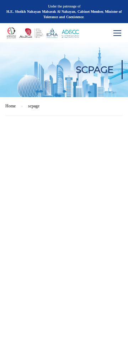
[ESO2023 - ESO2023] (55, 34)
